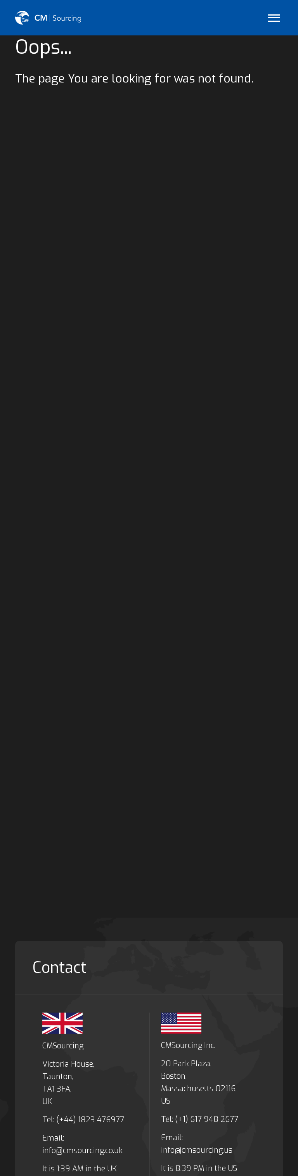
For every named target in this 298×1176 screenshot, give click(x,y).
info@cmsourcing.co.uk (82, 1150)
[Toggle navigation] (274, 18)
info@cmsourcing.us (196, 1150)
